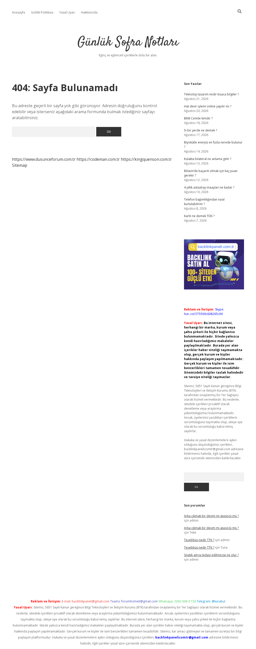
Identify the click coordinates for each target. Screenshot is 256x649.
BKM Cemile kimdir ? (198, 118)
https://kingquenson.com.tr (146, 159)
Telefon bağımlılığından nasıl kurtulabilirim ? (204, 201)
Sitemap (19, 165)
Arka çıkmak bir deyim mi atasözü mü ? (211, 516)
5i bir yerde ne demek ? (200, 130)
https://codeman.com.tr (98, 159)
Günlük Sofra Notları (128, 42)
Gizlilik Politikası (42, 12)
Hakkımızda (89, 12)
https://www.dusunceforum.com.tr (44, 159)
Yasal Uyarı (67, 12)
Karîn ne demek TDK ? (199, 216)
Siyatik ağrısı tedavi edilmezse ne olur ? (211, 555)
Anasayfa (18, 12)
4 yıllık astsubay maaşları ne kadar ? (209, 187)
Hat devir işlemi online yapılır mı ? (207, 106)
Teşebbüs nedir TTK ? (199, 540)
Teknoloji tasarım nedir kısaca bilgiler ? (211, 94)
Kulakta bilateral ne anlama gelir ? (207, 159)
